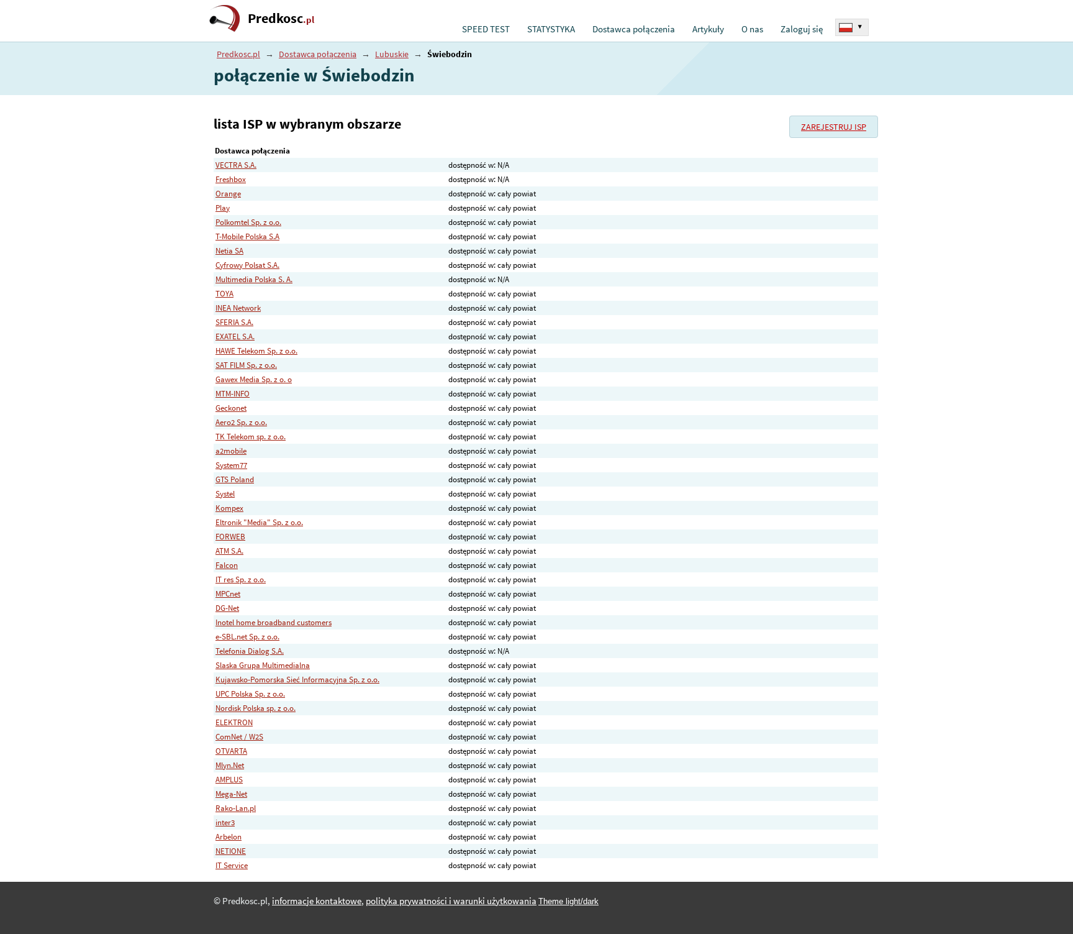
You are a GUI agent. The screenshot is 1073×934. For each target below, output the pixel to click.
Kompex (229, 508)
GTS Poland (234, 479)
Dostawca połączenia (633, 29)
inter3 (225, 822)
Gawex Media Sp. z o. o (253, 379)
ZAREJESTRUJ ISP (833, 126)
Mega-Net (231, 794)
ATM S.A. (229, 551)
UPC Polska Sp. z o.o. (250, 694)
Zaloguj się (802, 29)
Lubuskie (392, 54)
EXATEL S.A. (235, 336)
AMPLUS (229, 779)
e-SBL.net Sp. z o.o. (247, 636)
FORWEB (230, 536)
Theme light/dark (568, 901)
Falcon (226, 565)
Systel (225, 493)
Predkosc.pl (238, 54)
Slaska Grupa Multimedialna (262, 665)
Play (222, 208)
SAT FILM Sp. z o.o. (246, 365)
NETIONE (230, 851)
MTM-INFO (232, 393)
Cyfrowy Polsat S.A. (247, 265)
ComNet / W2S (239, 736)
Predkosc (281, 18)
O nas (752, 29)
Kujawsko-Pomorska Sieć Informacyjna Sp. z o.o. (297, 679)
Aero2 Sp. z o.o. (241, 422)
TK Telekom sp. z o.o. (250, 436)
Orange (228, 193)
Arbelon (228, 836)
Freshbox (230, 179)
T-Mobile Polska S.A (247, 236)
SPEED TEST (486, 29)
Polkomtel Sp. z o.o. (248, 222)
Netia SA (229, 250)
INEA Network (238, 308)
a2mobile (231, 451)
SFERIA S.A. (234, 322)
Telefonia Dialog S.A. (249, 651)
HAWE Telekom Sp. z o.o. (256, 351)
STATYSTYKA (551, 29)
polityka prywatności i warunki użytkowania (451, 901)
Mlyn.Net (229, 765)
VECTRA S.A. (235, 165)
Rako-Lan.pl (235, 808)
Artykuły (708, 29)
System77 (231, 465)
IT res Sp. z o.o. (240, 579)
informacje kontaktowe (316, 901)
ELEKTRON (234, 722)
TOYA (224, 293)
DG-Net (227, 608)
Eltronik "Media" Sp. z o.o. (259, 522)
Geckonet (231, 408)
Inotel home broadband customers (273, 622)
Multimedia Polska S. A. (253, 279)
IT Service (231, 865)
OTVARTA (231, 751)
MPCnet (227, 593)
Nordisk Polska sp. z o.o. (255, 708)
